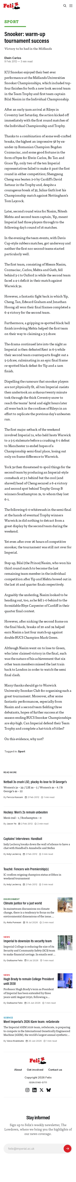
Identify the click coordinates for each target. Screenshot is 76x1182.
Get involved (35, 1069)
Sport (11, 21)
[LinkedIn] (34, 1090)
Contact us (55, 1069)
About (18, 1069)
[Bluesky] (48, 1090)
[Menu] (71, 6)
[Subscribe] (67, 1149)
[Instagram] (27, 1090)
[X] (41, 1090)
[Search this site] (65, 6)
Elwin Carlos (12, 58)
